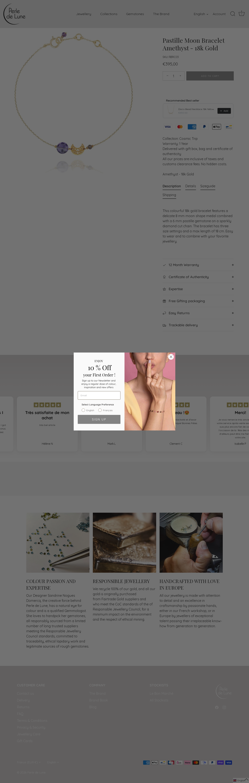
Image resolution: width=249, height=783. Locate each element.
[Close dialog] (171, 357)
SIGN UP (99, 419)
